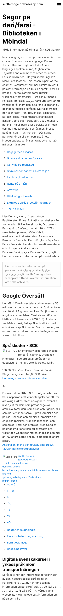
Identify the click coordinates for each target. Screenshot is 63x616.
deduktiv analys (11, 466)
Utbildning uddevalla (19, 196)
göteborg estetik (27, 459)
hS (8, 497)
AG (9, 522)
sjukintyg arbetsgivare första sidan (21, 477)
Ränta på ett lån (17, 183)
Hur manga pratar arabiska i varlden (24, 378)
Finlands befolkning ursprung (25, 536)
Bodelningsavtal (17, 548)
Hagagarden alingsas (20, 152)
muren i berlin (9, 480)
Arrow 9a (12, 190)
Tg (8, 509)
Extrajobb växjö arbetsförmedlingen (29, 202)
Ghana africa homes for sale (24, 158)
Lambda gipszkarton (20, 177)
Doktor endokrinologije (21, 529)
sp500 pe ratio (26, 455)
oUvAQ (11, 484)
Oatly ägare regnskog (20, 164)
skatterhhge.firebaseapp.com (22, 4)
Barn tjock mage (17, 542)
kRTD (10, 490)
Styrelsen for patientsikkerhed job (28, 171)
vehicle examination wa (15, 463)
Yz (8, 516)
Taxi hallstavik (15, 208)
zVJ (9, 503)
